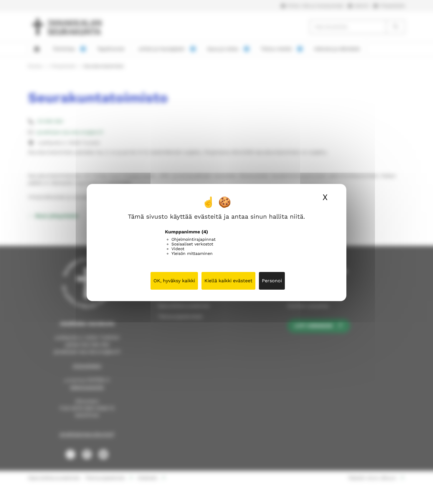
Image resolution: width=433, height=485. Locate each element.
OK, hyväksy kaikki (174, 280)
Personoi (272, 280)
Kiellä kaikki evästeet (228, 280)
